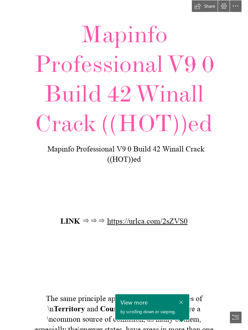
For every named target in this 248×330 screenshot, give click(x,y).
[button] (205, 6)
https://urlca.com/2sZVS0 (147, 221)
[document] (124, 165)
